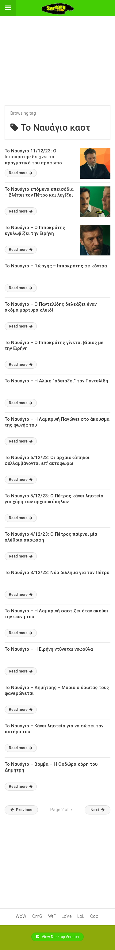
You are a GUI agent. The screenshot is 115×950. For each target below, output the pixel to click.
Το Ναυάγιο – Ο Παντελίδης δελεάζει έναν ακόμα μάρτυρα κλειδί (51, 307)
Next (94, 809)
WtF (52, 916)
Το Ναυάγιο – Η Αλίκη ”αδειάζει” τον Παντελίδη (56, 381)
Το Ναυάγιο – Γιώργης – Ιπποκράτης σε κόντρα (56, 266)
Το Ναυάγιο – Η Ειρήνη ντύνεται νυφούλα (49, 649)
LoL (80, 916)
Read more (19, 173)
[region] (58, 54)
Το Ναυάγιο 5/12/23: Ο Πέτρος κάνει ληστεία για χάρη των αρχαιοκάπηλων (54, 499)
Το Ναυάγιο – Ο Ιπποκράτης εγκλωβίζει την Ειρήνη (35, 230)
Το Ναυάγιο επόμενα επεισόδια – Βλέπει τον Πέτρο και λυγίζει (39, 192)
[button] (8, 8)
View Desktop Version (60, 937)
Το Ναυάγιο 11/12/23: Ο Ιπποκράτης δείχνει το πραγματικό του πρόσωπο (33, 157)
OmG (37, 916)
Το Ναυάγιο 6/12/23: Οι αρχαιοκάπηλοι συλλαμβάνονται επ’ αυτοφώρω (47, 460)
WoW (21, 916)
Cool (94, 916)
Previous (24, 809)
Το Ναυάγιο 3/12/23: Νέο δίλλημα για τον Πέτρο (57, 572)
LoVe (66, 916)
